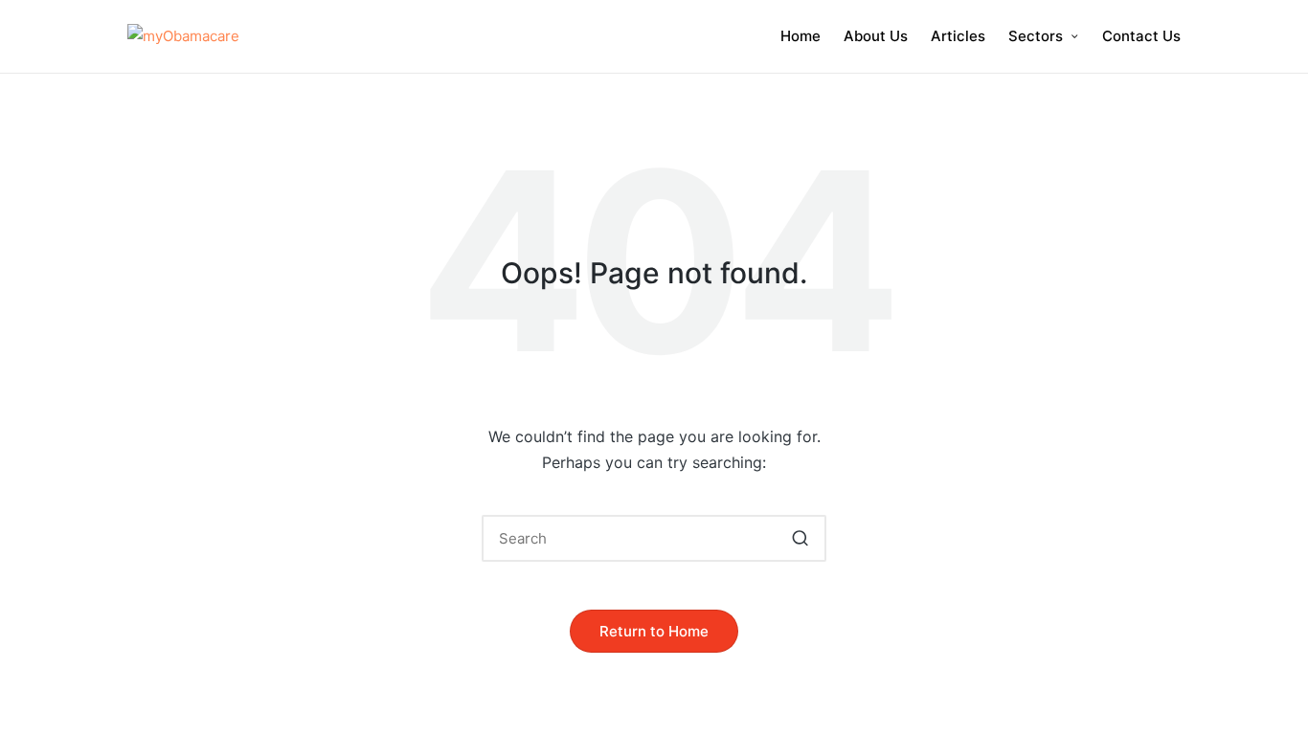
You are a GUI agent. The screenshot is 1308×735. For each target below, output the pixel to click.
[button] (800, 538)
